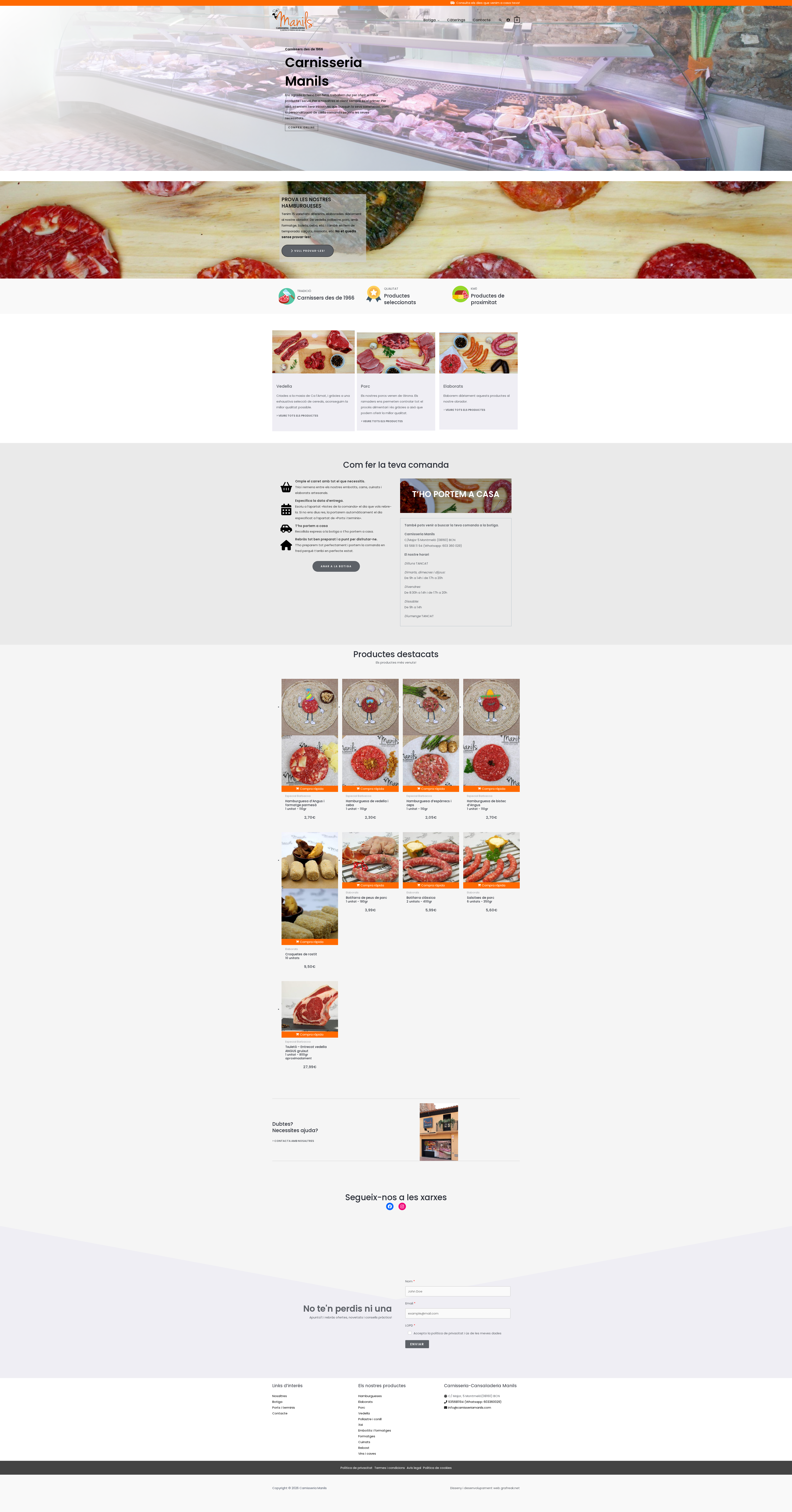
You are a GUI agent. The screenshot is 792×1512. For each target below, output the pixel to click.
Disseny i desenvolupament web (475, 1488)
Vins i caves (367, 1453)
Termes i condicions (389, 1468)
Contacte (280, 1413)
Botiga (277, 1402)
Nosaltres (279, 1396)
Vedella (284, 386)
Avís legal (414, 1468)
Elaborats (453, 386)
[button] (438, 20)
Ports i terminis (283, 1407)
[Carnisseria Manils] (293, 20)
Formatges (366, 1436)
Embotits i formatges (374, 1430)
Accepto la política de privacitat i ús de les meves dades (457, 1333)
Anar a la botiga (336, 566)
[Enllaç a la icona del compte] (508, 20)
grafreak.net (510, 1488)
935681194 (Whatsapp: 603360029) (475, 1402)
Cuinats (364, 1442)
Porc (365, 386)
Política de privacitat (356, 1468)
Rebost (363, 1448)
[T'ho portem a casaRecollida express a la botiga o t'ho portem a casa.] (327, 528)
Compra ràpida (311, 789)
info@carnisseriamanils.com (469, 1407)
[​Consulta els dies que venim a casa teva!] (485, 3)
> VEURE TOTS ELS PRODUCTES (297, 416)
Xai (360, 1424)
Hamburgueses (370, 1396)
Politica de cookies (437, 1468)
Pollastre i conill (370, 1419)
